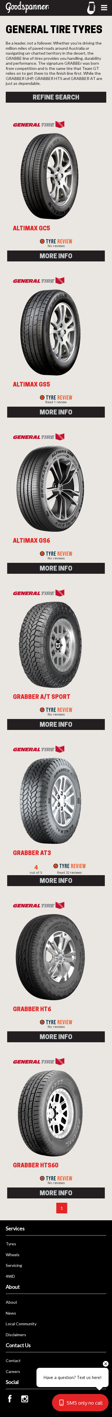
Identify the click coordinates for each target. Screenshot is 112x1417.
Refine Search (56, 97)
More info (56, 256)
